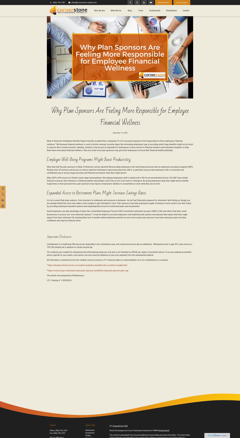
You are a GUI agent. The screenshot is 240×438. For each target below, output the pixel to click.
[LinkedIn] (144, 2)
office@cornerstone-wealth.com (84, 3)
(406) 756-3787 (59, 3)
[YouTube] (151, 2)
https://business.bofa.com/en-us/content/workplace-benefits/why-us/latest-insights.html (87, 265)
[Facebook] (130, 2)
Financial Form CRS (120, 426)
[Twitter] (137, 2)
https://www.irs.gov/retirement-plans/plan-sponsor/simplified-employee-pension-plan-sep (88, 270)
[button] (99, 10)
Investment (90, 433)
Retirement (90, 430)
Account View (163, 3)
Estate (88, 435)
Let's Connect (181, 3)
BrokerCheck (164, 430)
